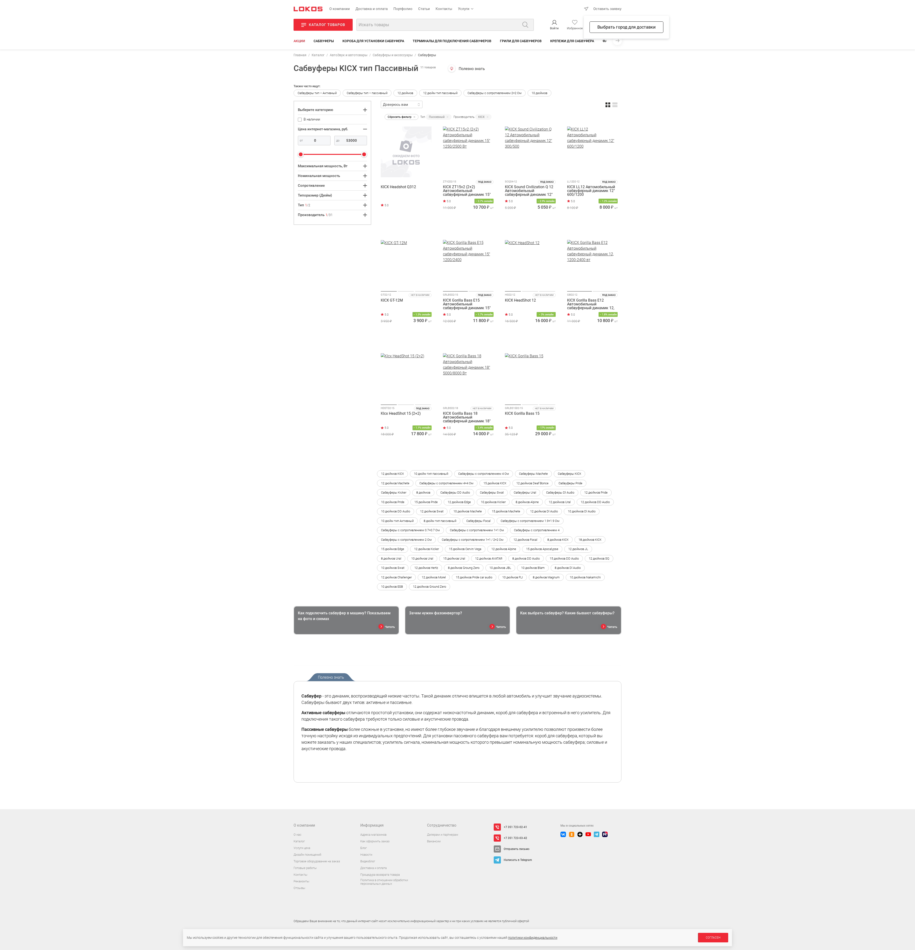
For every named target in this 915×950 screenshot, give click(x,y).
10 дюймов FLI (512, 577)
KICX (481, 117)
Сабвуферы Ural (525, 492)
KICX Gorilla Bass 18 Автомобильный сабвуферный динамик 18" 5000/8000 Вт (467, 417)
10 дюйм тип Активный (397, 521)
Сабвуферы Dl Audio (560, 492)
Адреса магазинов (373, 834)
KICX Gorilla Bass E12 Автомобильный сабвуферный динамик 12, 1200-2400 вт (590, 304)
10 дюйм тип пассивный (431, 473)
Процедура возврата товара (380, 874)
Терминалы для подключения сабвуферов (452, 41)
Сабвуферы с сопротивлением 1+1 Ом (477, 530)
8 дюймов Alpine (527, 502)
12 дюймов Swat (431, 511)
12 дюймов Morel (434, 577)
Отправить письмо (516, 849)
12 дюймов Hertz (426, 568)
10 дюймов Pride (392, 502)
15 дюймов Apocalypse (542, 549)
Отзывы (299, 888)
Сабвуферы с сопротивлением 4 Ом (483, 473)
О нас (297, 834)
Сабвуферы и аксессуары (393, 55)
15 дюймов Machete (506, 511)
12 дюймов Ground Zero (429, 586)
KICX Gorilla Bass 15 (522, 414)
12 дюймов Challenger (396, 577)
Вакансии (434, 841)
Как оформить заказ (375, 841)
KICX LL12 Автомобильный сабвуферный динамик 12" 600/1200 (591, 191)
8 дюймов (423, 492)
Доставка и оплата (372, 9)
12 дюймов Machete (395, 483)
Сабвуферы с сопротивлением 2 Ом (406, 539)
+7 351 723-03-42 (515, 838)
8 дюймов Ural (391, 558)
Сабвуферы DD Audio (455, 492)
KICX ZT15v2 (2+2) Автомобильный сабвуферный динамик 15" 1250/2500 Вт (467, 191)
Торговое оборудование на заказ (317, 861)
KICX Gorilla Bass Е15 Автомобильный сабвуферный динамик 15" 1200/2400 (467, 304)
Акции (299, 41)
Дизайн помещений (307, 854)
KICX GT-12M (392, 300)
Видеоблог (367, 861)
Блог (363, 848)
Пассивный (437, 117)
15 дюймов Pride (426, 502)
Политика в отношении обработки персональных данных (384, 882)
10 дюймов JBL (500, 568)
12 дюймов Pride (596, 492)
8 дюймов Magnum (546, 577)
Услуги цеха (302, 848)
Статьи (424, 9)
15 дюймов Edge (392, 549)
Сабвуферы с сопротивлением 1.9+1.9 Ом (530, 521)
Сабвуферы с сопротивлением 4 (536, 530)
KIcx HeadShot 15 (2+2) (401, 414)
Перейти (400, 227)
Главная (300, 55)
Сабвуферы (324, 41)
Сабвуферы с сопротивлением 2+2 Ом (495, 93)
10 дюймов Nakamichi (585, 577)
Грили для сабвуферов (521, 41)
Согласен (713, 937)
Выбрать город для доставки (626, 27)
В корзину (468, 228)
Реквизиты (301, 881)
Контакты (444, 9)
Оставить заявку (607, 9)
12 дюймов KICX (392, 473)
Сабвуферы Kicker (393, 492)
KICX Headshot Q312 (398, 187)
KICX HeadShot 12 (520, 300)
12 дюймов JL (578, 549)
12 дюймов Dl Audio (544, 511)
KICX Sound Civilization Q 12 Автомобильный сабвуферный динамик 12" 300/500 (529, 191)
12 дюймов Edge (459, 502)
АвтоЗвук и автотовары (348, 55)
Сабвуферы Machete (533, 473)
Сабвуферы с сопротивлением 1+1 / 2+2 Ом (472, 539)
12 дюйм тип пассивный (440, 93)
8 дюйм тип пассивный (440, 521)
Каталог (318, 55)
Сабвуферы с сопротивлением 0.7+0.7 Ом (410, 530)
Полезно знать (472, 68)
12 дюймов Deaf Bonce (532, 483)
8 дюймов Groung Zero (463, 568)
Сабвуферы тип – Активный (317, 93)
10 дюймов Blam (533, 568)
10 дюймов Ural (422, 558)
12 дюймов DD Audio (595, 502)
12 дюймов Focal (525, 539)
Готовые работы (305, 868)
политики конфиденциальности (532, 938)
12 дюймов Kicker (426, 549)
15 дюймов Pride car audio (474, 577)
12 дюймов (405, 93)
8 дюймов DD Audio (526, 558)
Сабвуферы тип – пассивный (367, 93)
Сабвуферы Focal (478, 521)
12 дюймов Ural (560, 502)
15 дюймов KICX (494, 483)
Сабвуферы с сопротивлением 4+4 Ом (446, 483)
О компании (339, 9)
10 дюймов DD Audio (395, 511)
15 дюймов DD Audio (564, 558)
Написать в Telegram (518, 860)
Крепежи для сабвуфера (572, 41)
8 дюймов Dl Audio (568, 568)
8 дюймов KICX (558, 539)
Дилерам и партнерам (442, 834)
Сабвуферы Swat (492, 492)
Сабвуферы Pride (570, 483)
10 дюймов (539, 93)
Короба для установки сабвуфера (373, 41)
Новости (366, 854)
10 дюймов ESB (392, 586)
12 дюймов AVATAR (488, 558)
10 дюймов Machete (467, 511)
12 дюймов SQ (599, 558)
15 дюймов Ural (454, 558)
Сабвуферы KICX (569, 473)
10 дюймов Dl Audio (581, 511)
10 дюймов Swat (392, 568)
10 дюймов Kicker (493, 502)
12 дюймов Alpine (503, 549)
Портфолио (402, 9)
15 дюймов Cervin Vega (465, 549)
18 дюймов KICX (590, 539)
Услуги (463, 9)
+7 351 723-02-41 (515, 827)
